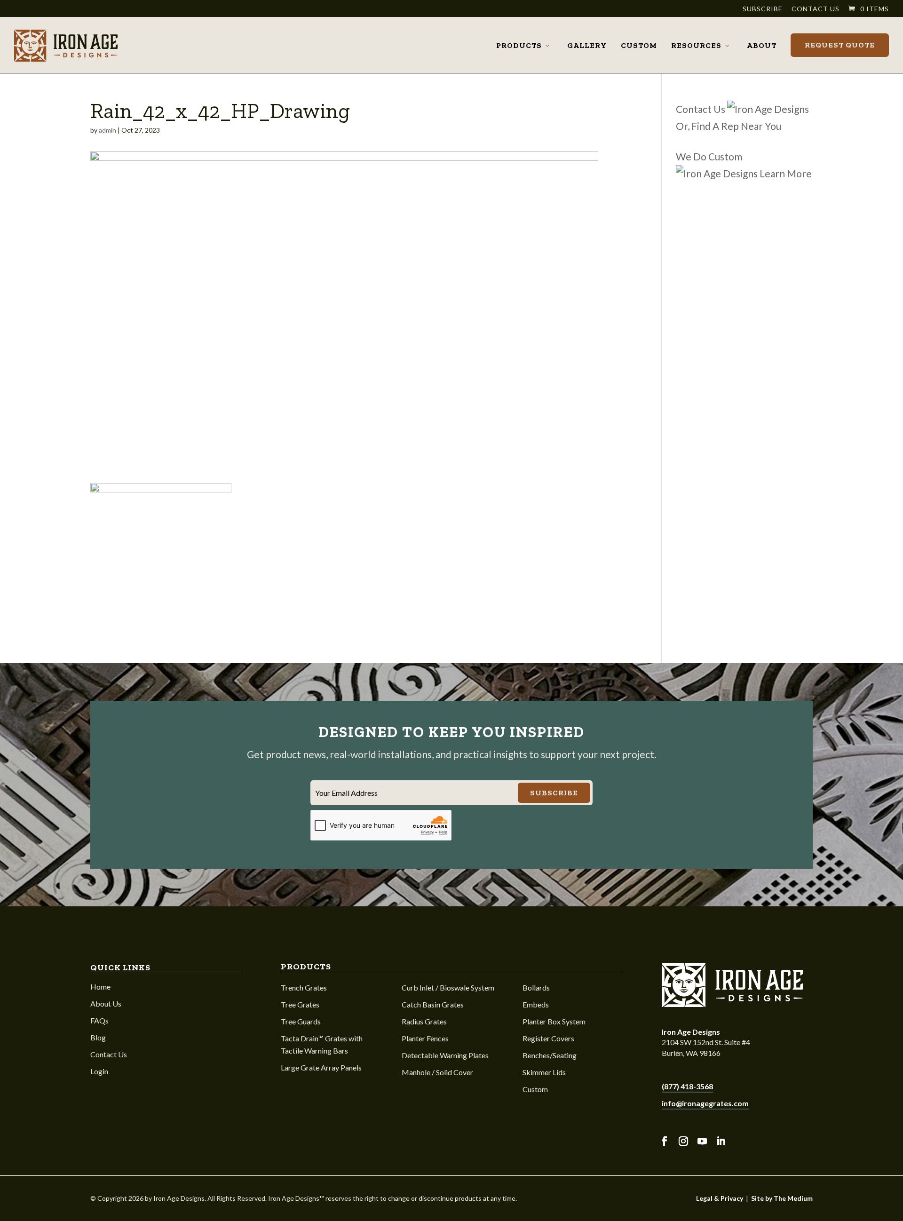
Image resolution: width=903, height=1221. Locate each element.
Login (99, 1071)
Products (519, 45)
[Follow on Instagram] (683, 1141)
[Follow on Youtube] (702, 1141)
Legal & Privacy (719, 1198)
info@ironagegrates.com (705, 1103)
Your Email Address (346, 792)
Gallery (587, 45)
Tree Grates (300, 1004)
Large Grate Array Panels (321, 1067)
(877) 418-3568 (687, 1086)
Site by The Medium (782, 1198)
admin (107, 130)
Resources (696, 45)
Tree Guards (301, 1021)
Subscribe (763, 9)
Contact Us (816, 9)
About (761, 45)
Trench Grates (304, 987)
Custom (639, 45)
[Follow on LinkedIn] (721, 1141)
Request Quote (840, 44)
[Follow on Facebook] (664, 1141)
